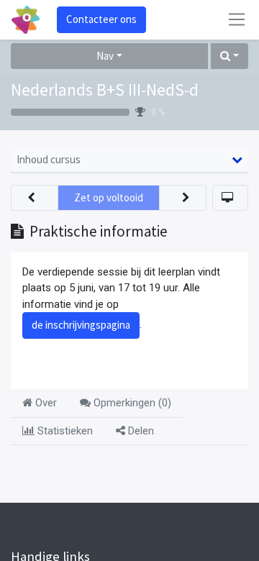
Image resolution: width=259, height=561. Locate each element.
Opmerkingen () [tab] (131, 402)
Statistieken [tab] (64, 430)
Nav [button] (105, 56)
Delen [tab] (139, 430)
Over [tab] (44, 402)
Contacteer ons (101, 19)
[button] (229, 56)
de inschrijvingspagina (81, 325)
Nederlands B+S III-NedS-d (105, 89)
